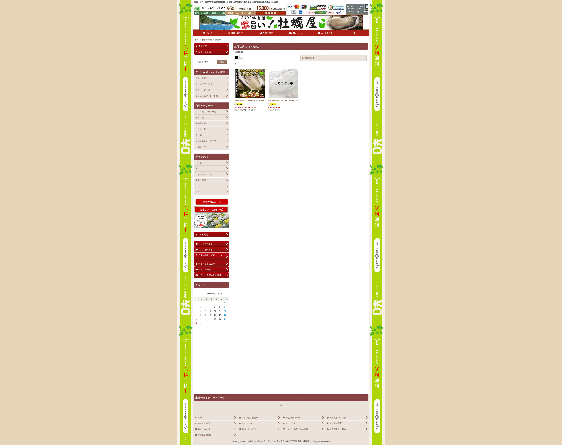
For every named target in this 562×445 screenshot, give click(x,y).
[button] (266, 33)
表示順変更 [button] (309, 58)
